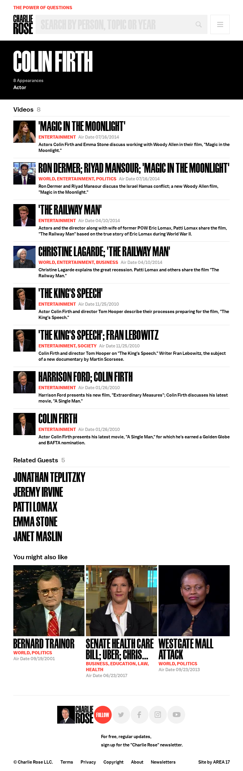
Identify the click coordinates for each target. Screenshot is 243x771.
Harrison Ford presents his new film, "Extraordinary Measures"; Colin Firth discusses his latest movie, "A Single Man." (133, 386)
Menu (220, 24)
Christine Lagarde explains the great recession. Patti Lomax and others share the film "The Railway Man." (129, 261)
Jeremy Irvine (38, 491)
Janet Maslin (37, 535)
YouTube (176, 715)
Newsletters (163, 762)
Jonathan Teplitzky (49, 476)
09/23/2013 (186, 654)
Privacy (88, 762)
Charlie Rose (23, 24)
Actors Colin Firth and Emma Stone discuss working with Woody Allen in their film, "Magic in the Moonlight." (134, 135)
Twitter (121, 715)
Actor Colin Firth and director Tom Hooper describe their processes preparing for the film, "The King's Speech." (134, 303)
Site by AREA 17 (214, 762)
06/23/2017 (120, 657)
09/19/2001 (44, 649)
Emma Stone (35, 520)
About (137, 762)
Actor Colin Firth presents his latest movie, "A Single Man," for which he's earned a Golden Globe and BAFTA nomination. (134, 428)
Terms (66, 762)
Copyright (113, 762)
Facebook (139, 715)
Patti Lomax (35, 506)
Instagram (158, 715)
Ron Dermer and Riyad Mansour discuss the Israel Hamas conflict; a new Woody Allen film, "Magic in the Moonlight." (134, 177)
